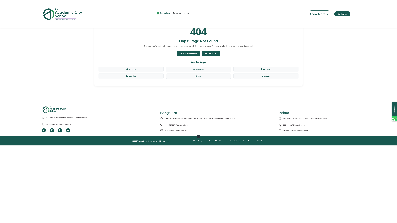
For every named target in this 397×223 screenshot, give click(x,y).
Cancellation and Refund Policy (240, 141)
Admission (200, 69)
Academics (267, 69)
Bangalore (177, 13)
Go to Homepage (190, 53)
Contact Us (212, 53)
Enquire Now (394, 108)
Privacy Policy (197, 141)
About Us (132, 69)
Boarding (132, 76)
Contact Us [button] (342, 14)
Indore (186, 13)
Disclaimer (260, 141)
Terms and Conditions (216, 141)
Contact (267, 76)
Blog (199, 76)
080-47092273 (170, 125)
